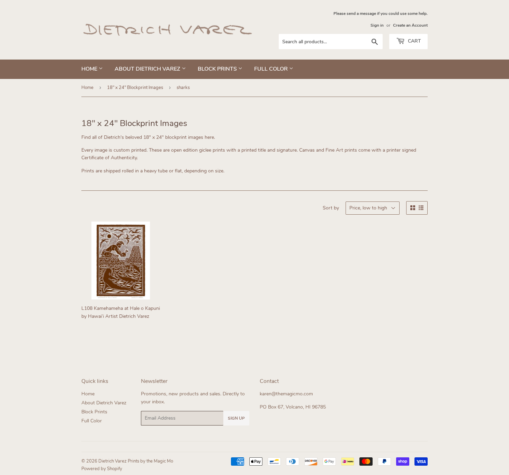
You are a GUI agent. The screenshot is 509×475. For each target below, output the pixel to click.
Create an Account (410, 25)
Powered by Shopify (101, 469)
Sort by (331, 208)
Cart (414, 41)
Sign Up (236, 418)
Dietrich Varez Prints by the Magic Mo (135, 461)
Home (90, 69)
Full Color (271, 69)
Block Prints (218, 69)
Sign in (377, 25)
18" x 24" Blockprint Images (135, 87)
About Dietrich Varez (148, 69)
